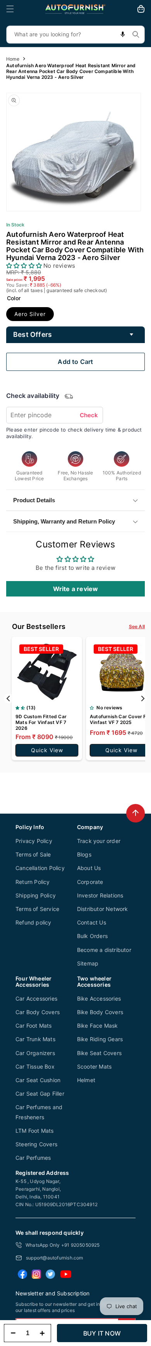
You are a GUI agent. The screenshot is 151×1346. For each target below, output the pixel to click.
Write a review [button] (75, 589)
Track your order (98, 841)
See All (137, 626)
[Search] (135, 34)
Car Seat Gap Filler (39, 1093)
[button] (10, 8)
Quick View (47, 750)
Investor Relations (100, 895)
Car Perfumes (33, 1157)
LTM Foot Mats (34, 1130)
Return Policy (32, 882)
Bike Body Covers (100, 1012)
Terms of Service (37, 909)
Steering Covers (36, 1144)
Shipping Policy (35, 895)
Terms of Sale (33, 854)
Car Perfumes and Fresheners (38, 1112)
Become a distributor (104, 950)
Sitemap (87, 963)
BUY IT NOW (102, 1333)
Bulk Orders (92, 936)
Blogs (84, 854)
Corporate (90, 882)
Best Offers (32, 334)
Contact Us (91, 922)
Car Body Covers (37, 1012)
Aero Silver (30, 314)
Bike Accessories (99, 998)
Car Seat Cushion (37, 1080)
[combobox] (75, 34)
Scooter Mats (94, 1066)
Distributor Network (102, 909)
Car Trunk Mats (35, 1039)
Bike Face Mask (97, 1025)
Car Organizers (35, 1053)
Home (12, 59)
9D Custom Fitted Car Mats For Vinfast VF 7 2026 (41, 722)
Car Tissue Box (35, 1066)
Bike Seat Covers (99, 1053)
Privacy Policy (33, 841)
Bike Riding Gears (100, 1039)
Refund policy (33, 922)
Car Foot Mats (33, 1025)
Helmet (86, 1080)
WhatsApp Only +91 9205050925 (63, 1245)
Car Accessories (36, 998)
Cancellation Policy (40, 868)
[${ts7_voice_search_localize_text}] (122, 34)
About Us (89, 868)
